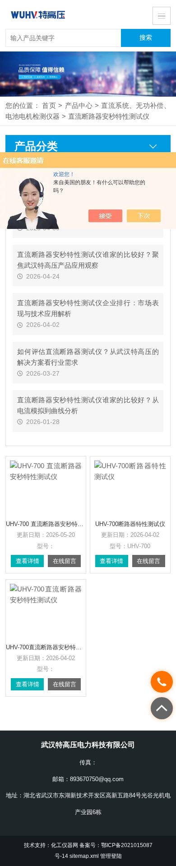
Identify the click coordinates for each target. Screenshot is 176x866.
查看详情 (27, 561)
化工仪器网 (64, 845)
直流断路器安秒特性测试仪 (108, 116)
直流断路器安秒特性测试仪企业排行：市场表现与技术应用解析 (88, 308)
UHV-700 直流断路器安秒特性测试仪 (46, 524)
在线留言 (64, 561)
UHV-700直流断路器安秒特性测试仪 (46, 647)
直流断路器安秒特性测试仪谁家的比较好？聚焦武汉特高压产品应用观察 (88, 260)
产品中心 (79, 105)
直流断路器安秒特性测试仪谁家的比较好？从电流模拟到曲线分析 (88, 405)
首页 (49, 105)
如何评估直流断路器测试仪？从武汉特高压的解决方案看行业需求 (88, 357)
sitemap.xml (84, 856)
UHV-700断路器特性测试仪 (130, 524)
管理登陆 (111, 856)
